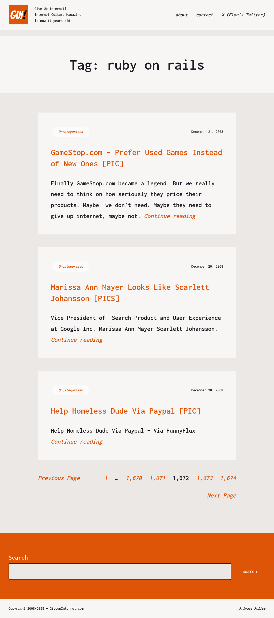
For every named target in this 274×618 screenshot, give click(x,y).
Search (18, 557)
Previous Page (59, 477)
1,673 (204, 477)
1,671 (157, 477)
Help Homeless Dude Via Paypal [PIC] (126, 410)
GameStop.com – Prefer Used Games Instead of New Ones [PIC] (136, 158)
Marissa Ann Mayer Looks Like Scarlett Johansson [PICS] (130, 293)
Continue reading (169, 215)
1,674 (228, 477)
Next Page (221, 495)
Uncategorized (71, 132)
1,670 (134, 477)
